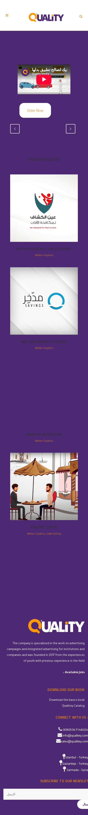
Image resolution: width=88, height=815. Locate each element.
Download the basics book (67, 700)
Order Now (35, 110)
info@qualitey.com (75, 735)
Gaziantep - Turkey (75, 763)
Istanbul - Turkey (76, 757)
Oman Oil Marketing (44, 434)
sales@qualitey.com (74, 741)
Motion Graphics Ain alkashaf (44, 249)
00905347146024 (75, 730)
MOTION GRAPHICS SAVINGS (44, 341)
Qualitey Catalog (73, 706)
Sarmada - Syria (77, 770)
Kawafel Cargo (44, 527)
